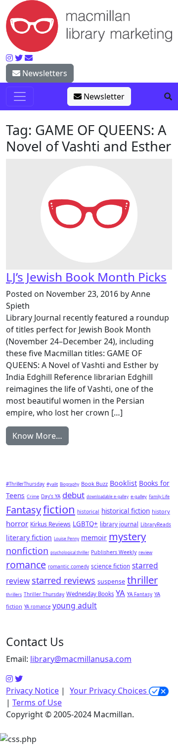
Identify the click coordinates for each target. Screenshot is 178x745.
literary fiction (29, 537)
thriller (142, 580)
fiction (59, 509)
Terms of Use (37, 702)
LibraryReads (155, 524)
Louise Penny (66, 538)
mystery (127, 536)
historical (88, 511)
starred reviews (63, 580)
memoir (94, 537)
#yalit (52, 484)
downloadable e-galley (108, 496)
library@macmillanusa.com (81, 658)
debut (73, 495)
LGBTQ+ (85, 523)
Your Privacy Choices (109, 690)
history (161, 511)
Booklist (123, 483)
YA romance (37, 607)
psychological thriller (69, 552)
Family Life (159, 497)
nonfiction (27, 551)
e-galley (139, 496)
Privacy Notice (32, 690)
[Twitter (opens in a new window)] (19, 678)
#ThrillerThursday (25, 484)
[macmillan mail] (29, 57)
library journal (119, 524)
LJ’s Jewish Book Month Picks (86, 277)
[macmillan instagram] (9, 57)
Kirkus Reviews (50, 524)
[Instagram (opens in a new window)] (9, 678)
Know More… (37, 435)
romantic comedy (68, 566)
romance (26, 564)
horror (17, 523)
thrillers (14, 594)
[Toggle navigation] (20, 96)
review (145, 552)
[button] (168, 96)
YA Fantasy (139, 594)
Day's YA (50, 496)
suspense (111, 581)
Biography (69, 484)
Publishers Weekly (113, 552)
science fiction (110, 566)
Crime (33, 496)
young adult (74, 605)
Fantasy (23, 509)
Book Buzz (94, 483)
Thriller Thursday (44, 594)
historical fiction (125, 511)
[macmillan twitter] (19, 57)
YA (120, 593)
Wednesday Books (90, 594)
